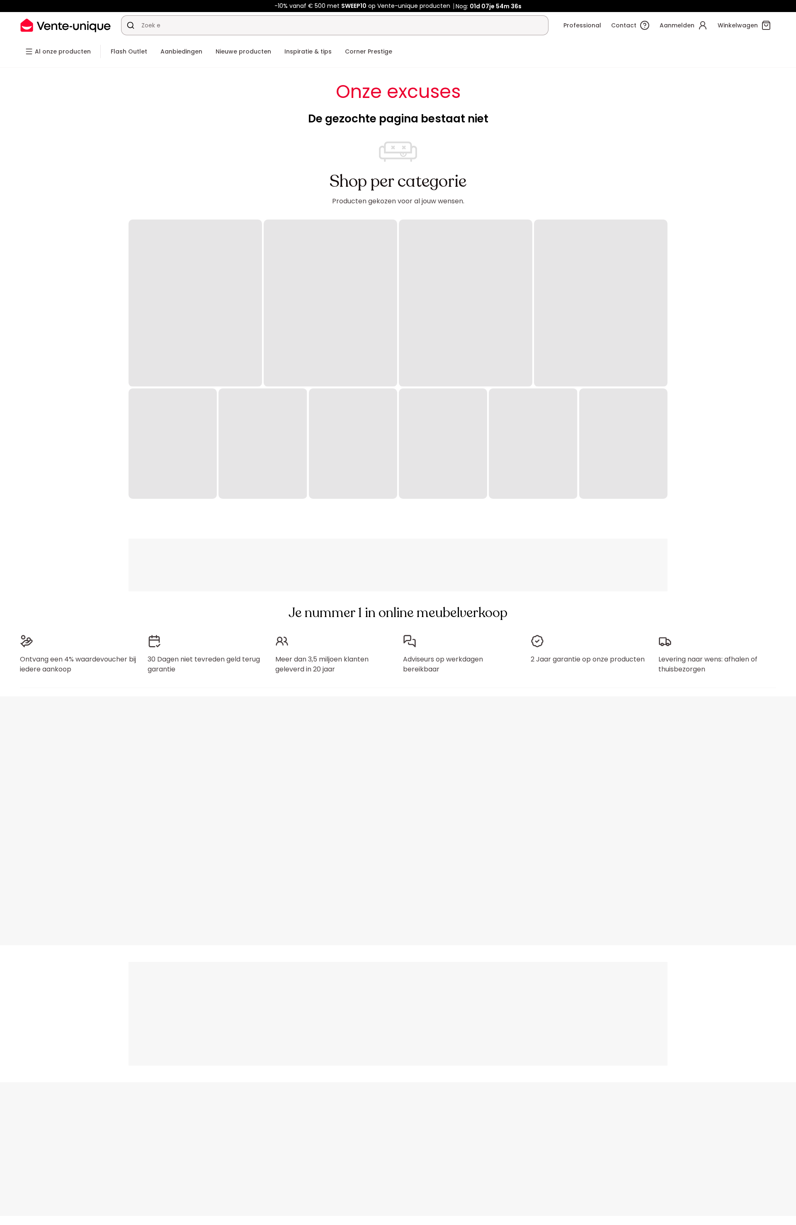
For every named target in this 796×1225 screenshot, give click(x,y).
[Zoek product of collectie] (130, 25)
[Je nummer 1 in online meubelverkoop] (65, 25)
